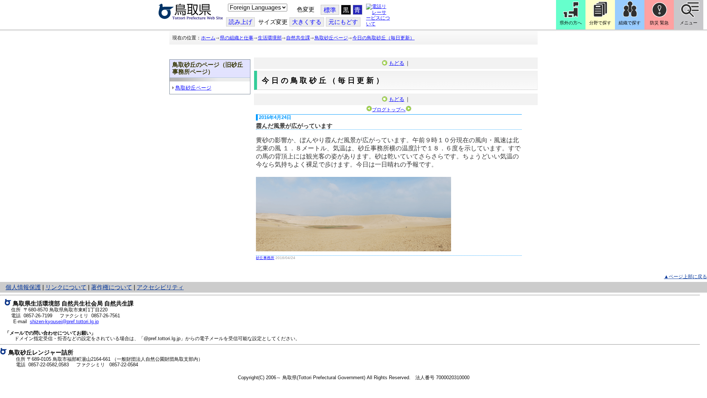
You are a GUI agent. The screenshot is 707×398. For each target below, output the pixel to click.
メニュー (688, 22)
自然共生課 (298, 38)
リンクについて (66, 287)
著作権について (111, 287)
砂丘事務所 (265, 258)
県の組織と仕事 (236, 38)
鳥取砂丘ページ (331, 38)
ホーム (208, 38)
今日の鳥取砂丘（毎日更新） (383, 38)
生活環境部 (270, 38)
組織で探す (630, 22)
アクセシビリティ (160, 287)
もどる (396, 63)
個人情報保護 (23, 287)
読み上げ (240, 22)
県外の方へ (571, 22)
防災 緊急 (659, 22)
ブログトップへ (388, 109)
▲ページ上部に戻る (685, 276)
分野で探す (600, 22)
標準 (330, 10)
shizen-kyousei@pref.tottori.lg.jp (64, 321)
